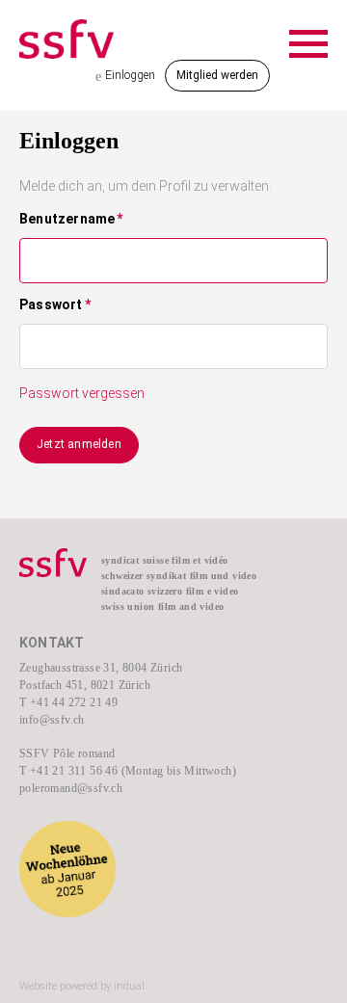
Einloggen (125, 76)
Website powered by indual (82, 986)
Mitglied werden (217, 75)
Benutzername (71, 219)
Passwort (55, 305)
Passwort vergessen (82, 393)
